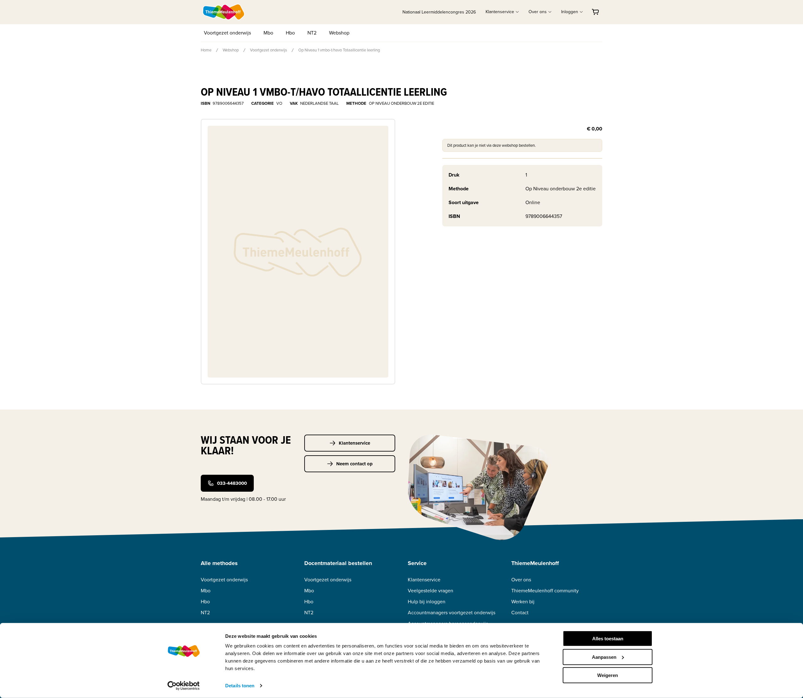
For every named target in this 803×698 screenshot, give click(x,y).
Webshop (339, 32)
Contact (520, 612)
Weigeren (607, 675)
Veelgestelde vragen (430, 590)
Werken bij (522, 601)
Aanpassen (604, 656)
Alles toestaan (607, 638)
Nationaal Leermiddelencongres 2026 (439, 12)
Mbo (268, 32)
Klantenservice (354, 443)
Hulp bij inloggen (426, 601)
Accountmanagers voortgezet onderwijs (451, 612)
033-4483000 (232, 483)
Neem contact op (354, 463)
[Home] (224, 12)
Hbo (290, 32)
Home (206, 50)
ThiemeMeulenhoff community (545, 590)
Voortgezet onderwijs (227, 32)
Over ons (521, 579)
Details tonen (239, 685)
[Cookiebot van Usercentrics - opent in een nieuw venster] (183, 685)
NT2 (311, 32)
